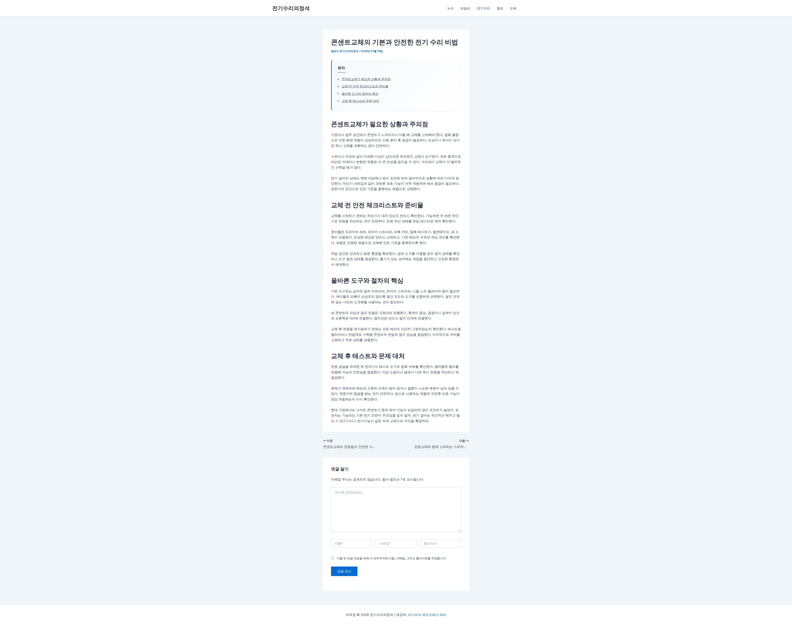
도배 (513, 8)
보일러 (465, 8)
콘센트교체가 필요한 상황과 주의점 (366, 79)
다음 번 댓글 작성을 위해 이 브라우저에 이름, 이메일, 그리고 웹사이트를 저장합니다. (392, 558)
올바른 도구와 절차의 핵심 (360, 94)
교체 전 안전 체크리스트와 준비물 (365, 86)
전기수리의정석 (291, 8)
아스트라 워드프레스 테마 (427, 615)
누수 (450, 8)
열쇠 (500, 8)
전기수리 (483, 8)
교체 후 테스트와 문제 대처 (360, 101)
